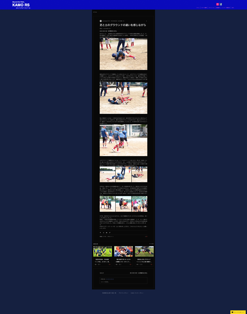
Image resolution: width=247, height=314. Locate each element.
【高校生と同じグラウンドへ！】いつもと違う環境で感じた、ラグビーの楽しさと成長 (144, 261)
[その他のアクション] (146, 21)
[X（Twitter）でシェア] (103, 232)
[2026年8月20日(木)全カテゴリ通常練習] (102, 251)
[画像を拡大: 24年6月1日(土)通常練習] (107, 174)
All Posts (95, 12)
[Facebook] (220, 4)
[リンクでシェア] (109, 232)
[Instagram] (217, 4)
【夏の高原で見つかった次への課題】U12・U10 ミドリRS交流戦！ (123, 261)
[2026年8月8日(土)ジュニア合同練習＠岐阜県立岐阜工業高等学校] (144, 251)
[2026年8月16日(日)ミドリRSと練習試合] (123, 251)
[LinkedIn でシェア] (106, 232)
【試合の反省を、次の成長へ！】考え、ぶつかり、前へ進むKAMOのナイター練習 (102, 261)
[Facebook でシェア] (100, 232)
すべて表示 (151, 243)
